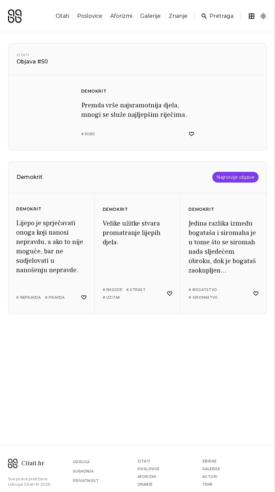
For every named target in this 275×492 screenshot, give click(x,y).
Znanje (145, 484)
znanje (178, 16)
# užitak (111, 297)
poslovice (89, 16)
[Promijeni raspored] (251, 16)
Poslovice (149, 469)
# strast (136, 290)
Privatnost (86, 481)
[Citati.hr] (14, 16)
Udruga (81, 462)
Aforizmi (147, 477)
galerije (150, 16)
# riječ (88, 134)
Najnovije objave (235, 177)
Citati (22, 55)
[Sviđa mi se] (191, 134)
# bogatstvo (202, 290)
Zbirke (209, 461)
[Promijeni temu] (263, 16)
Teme (207, 484)
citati (62, 16)
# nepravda (28, 297)
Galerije (211, 469)
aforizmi (121, 16)
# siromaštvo (203, 297)
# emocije (112, 290)
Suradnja (83, 471)
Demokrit (94, 91)
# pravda (55, 297)
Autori (209, 477)
